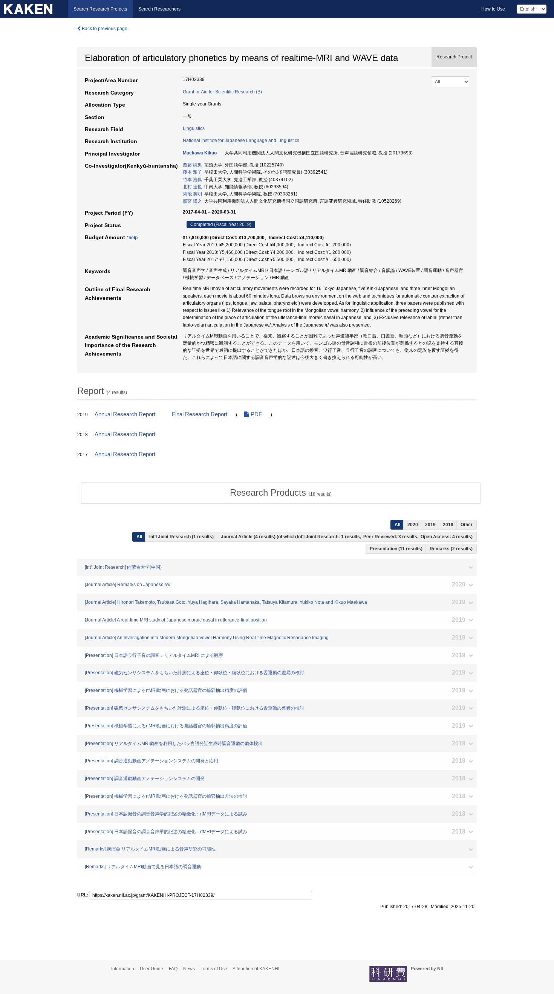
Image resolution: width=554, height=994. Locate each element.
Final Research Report (199, 414)
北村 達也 (192, 186)
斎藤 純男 (192, 165)
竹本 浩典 (192, 179)
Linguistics (194, 128)
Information (122, 968)
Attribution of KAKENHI (256, 968)
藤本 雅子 (192, 172)
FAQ (173, 968)
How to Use (493, 9)
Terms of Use (213, 968)
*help (132, 237)
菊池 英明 (192, 194)
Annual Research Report (125, 414)
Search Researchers (159, 9)
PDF (255, 414)
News (189, 968)
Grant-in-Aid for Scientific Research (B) (222, 92)
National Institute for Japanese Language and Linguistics (241, 140)
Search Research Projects (100, 9)
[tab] (281, 492)
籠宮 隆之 (192, 201)
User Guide (151, 968)
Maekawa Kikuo (200, 153)
